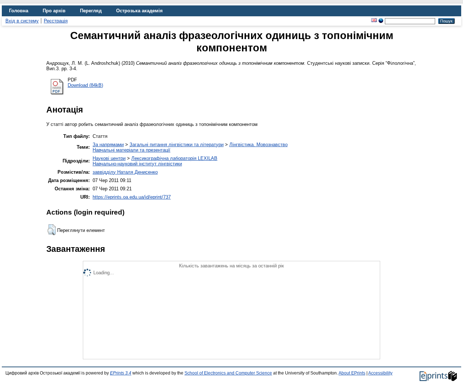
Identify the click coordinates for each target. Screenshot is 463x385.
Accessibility (380, 373)
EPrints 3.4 (120, 373)
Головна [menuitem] (18, 10)
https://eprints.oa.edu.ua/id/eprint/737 (132, 197)
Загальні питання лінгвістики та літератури (176, 144)
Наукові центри (109, 158)
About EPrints (352, 373)
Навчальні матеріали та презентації (131, 150)
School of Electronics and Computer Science (228, 373)
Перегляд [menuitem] (91, 10)
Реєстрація (56, 21)
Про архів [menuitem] (54, 10)
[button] (51, 229)
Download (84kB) (85, 85)
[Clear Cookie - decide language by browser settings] (380, 21)
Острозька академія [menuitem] (139, 10)
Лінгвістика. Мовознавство (258, 144)
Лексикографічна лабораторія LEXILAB (174, 158)
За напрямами (108, 144)
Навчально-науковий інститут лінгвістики (137, 163)
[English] (374, 21)
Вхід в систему (22, 21)
